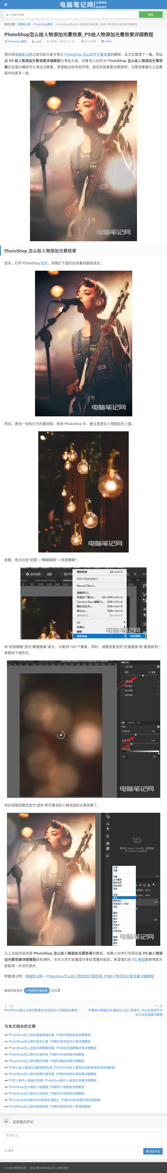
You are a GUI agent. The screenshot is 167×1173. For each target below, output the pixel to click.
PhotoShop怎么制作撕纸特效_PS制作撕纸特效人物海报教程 (49, 1106)
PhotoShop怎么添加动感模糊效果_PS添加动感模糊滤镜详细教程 (53, 1048)
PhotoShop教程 (43, 24)
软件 (44, 263)
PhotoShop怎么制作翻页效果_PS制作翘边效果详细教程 (46, 1061)
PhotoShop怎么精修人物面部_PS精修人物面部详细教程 (46, 1087)
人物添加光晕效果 (37, 990)
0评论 (108, 41)
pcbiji (38, 41)
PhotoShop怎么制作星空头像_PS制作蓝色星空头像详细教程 (49, 1041)
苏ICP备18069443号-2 (43, 1168)
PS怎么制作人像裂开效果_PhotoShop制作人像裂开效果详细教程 (53, 1080)
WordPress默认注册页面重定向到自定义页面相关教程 (40, 1010)
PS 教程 (138, 959)
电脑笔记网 (83, 4)
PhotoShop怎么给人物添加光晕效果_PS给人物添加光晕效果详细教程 (78, 34)
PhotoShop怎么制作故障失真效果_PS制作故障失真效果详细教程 (53, 1074)
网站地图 (63, 1168)
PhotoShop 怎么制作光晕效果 (87, 54)
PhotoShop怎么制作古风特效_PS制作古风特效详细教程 (46, 1093)
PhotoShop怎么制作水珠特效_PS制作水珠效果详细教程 (46, 1054)
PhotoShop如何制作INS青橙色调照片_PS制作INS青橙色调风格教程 (54, 1100)
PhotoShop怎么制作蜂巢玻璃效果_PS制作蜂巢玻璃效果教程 (49, 1035)
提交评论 (154, 1151)
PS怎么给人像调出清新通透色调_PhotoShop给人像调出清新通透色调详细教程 (62, 1067)
